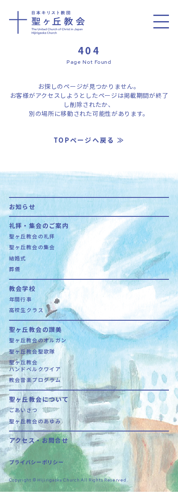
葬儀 (15, 269)
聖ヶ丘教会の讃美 (35, 328)
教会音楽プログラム (35, 379)
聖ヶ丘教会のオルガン (38, 340)
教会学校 (22, 287)
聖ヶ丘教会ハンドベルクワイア (35, 365)
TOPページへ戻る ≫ (89, 139)
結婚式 (17, 258)
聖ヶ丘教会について (39, 398)
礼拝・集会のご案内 (39, 224)
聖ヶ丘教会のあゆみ (35, 421)
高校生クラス (26, 309)
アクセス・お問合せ (39, 439)
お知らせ (22, 205)
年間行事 (20, 299)
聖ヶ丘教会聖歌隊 (32, 351)
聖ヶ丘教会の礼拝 (32, 236)
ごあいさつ (23, 409)
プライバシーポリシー (36, 462)
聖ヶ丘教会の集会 (32, 247)
